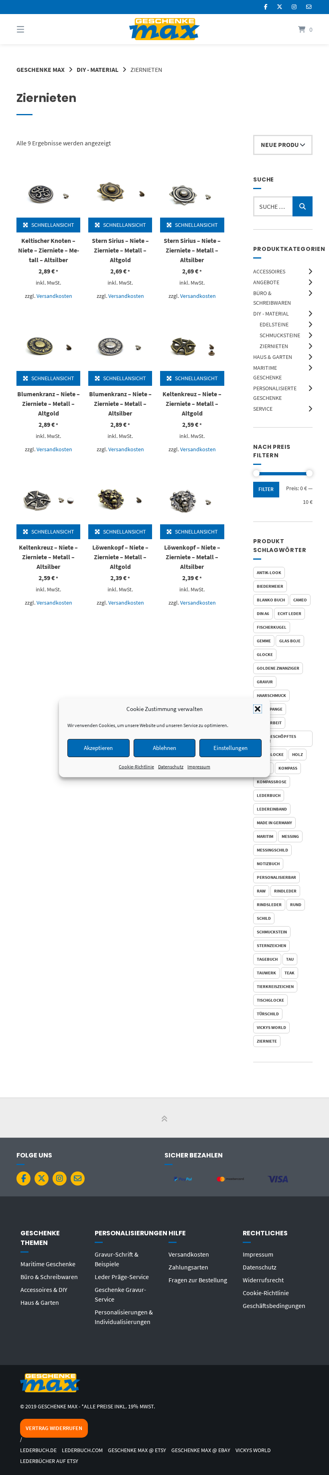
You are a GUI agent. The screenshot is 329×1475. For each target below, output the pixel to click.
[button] (258, 709)
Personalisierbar (276, 877)
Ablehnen (164, 748)
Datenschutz (170, 766)
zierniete (267, 1041)
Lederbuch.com (82, 1450)
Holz (297, 754)
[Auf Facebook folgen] (266, 6)
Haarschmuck (271, 695)
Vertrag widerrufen (54, 1428)
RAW (261, 891)
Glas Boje (290, 641)
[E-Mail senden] (309, 6)
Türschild (268, 1014)
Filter (266, 489)
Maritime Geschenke (47, 1264)
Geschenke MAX (40, 69)
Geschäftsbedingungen (274, 1306)
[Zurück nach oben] (164, 1118)
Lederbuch (268, 795)
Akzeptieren (98, 748)
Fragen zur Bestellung (198, 1280)
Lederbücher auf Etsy (49, 1461)
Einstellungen (230, 748)
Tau (290, 959)
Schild (264, 918)
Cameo (300, 600)
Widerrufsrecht (263, 1280)
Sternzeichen (271, 945)
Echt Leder (289, 613)
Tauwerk (266, 973)
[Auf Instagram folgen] (294, 6)
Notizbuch (268, 863)
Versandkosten (54, 295)
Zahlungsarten (188, 1267)
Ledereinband (272, 809)
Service (262, 408)
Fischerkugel (271, 627)
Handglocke (270, 754)
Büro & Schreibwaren (49, 1277)
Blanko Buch (271, 600)
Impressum (198, 766)
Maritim (265, 836)
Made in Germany (274, 822)
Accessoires (269, 271)
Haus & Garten (272, 357)
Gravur (265, 682)
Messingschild (272, 850)
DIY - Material (97, 69)
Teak (289, 973)
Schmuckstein (272, 932)
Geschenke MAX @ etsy (137, 1450)
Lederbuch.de (38, 1450)
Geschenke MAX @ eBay (200, 1450)
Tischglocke (270, 1000)
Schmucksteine (280, 335)
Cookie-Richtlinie (136, 766)
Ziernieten (274, 346)
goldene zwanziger (278, 668)
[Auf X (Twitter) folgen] (279, 6)
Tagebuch (267, 959)
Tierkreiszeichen (275, 986)
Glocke (265, 654)
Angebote (266, 282)
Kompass (287, 768)
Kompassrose (271, 781)
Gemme (264, 641)
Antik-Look (269, 572)
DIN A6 (263, 613)
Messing (290, 836)
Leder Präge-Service (122, 1277)
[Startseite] (164, 29)
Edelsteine (274, 324)
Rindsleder (269, 904)
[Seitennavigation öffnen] (34, 29)
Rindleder (285, 891)
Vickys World (271, 1027)
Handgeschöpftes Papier (276, 738)
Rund (295, 904)
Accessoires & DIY (43, 1290)
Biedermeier (270, 586)
